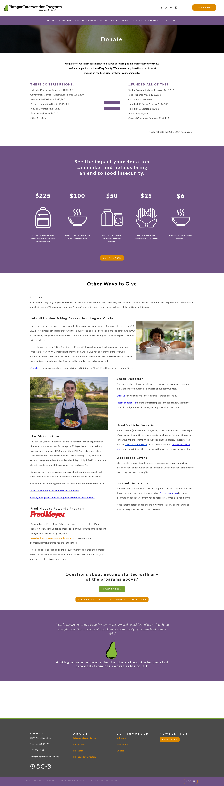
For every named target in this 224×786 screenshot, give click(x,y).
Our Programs (91, 21)
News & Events (131, 21)
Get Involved (153, 21)
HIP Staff (78, 750)
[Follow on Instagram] (176, 8)
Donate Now (112, 258)
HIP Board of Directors (84, 756)
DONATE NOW (204, 7)
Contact (171, 21)
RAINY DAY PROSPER (108, 781)
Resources (111, 21)
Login (190, 781)
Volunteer (122, 738)
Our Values (79, 744)
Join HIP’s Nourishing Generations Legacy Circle (71, 318)
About (50, 21)
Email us (121, 395)
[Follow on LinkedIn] (171, 7)
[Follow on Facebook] (162, 7)
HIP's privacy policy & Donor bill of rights (112, 599)
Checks (36, 297)
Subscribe (169, 739)
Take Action (122, 744)
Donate (120, 750)
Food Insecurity (69, 21)
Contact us (112, 589)
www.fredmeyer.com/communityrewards (52, 538)
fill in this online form (136, 444)
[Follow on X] (166, 7)
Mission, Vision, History (84, 738)
